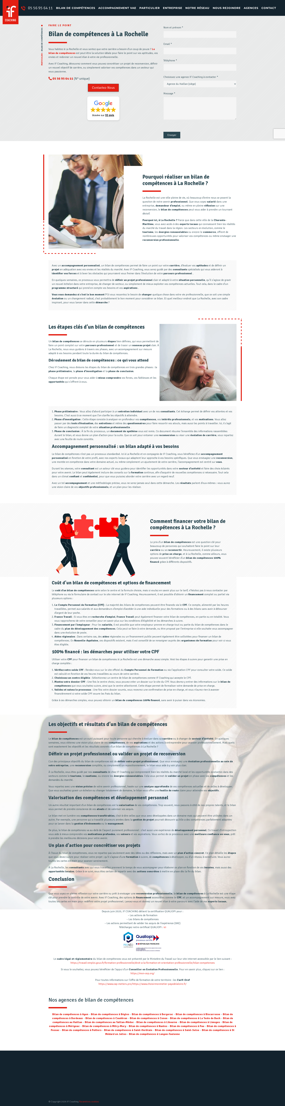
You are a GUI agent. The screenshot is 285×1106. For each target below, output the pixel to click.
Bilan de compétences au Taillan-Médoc (109, 1022)
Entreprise (172, 8)
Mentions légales (156, 1082)
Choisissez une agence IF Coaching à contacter (190, 77)
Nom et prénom (173, 27)
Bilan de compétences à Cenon (148, 1018)
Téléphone (170, 60)
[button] (103, 88)
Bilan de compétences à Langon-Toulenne (154, 1034)
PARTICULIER (42, 59)
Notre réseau (197, 8)
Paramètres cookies (89, 1101)
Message (169, 93)
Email (167, 44)
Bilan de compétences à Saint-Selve (177, 1030)
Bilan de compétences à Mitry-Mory (104, 1026)
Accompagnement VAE (117, 8)
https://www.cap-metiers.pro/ (115, 984)
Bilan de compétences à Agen (70, 1014)
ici (165, 927)
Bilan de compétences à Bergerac (152, 1014)
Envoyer (171, 135)
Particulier (149, 8)
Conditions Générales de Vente (164, 1093)
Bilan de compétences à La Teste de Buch (195, 1018)
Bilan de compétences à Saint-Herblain (128, 1030)
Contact (268, 8)
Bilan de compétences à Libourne (156, 1022)
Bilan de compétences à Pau (187, 1026)
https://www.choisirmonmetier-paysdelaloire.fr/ (159, 984)
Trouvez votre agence (216, 1086)
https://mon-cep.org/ (142, 973)
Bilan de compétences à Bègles (110, 1014)
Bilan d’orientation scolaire (108, 1087)
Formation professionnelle (108, 1093)
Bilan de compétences (75, 8)
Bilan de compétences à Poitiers (81, 1030)
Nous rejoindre (227, 8)
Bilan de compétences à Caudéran (106, 1018)
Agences (251, 8)
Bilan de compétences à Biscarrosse (198, 1014)
